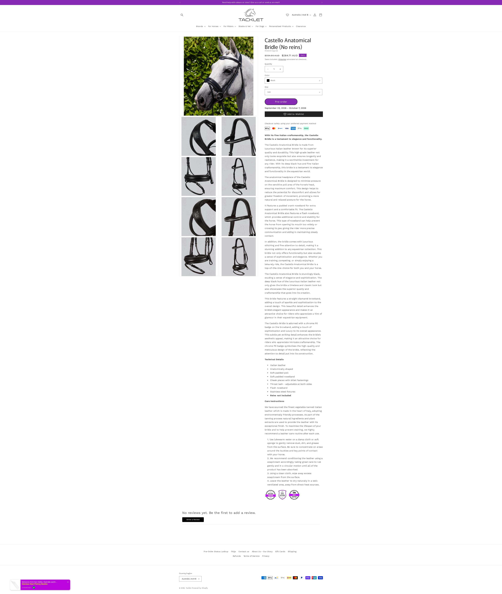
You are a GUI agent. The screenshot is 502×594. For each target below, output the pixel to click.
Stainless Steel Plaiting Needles (35, 584)
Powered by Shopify (200, 588)
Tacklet (189, 588)
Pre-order (281, 101)
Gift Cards (280, 551)
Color (267, 75)
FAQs (233, 551)
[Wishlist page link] (287, 15)
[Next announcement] (322, 2)
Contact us (243, 551)
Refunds (237, 556)
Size (266, 87)
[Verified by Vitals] (34, 587)
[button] (182, 15)
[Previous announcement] (180, 2)
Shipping (282, 59)
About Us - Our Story (262, 551)
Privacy (265, 556)
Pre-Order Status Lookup (216, 551)
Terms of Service (252, 556)
